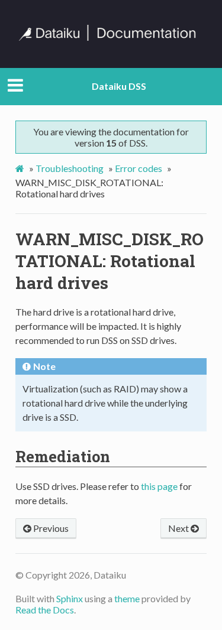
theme (127, 598)
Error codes (138, 168)
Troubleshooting (70, 168)
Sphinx (69, 598)
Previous (50, 528)
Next (179, 528)
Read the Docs (44, 609)
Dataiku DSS (119, 86)
